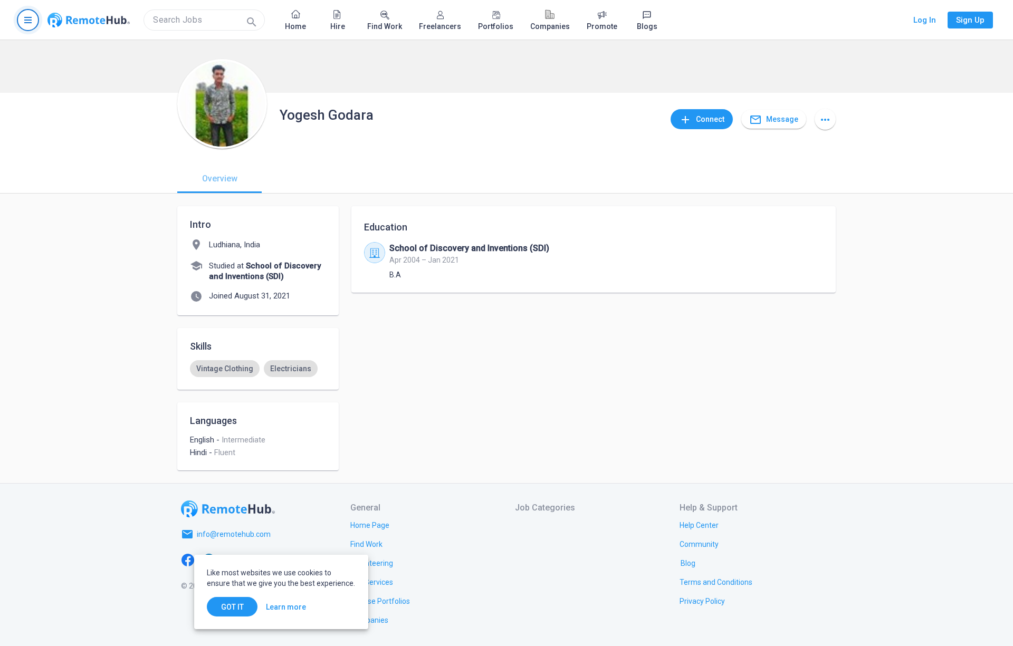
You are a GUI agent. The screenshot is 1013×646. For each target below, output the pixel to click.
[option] (225, 368)
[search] (204, 20)
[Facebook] (187, 559)
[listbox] (258, 368)
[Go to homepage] (88, 20)
